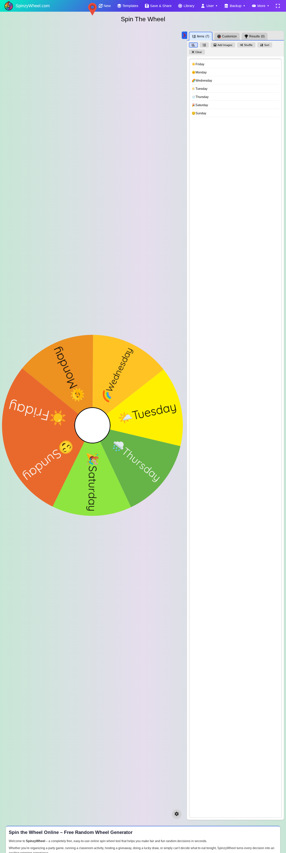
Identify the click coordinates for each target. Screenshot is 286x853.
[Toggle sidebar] (184, 35)
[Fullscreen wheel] (278, 6)
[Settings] (176, 814)
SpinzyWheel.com (33, 5)
